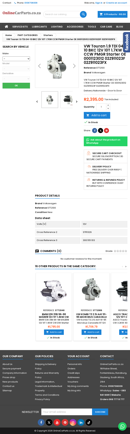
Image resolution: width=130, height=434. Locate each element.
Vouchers (73, 381)
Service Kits (20, 26)
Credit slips (74, 373)
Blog (119, 26)
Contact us (8, 386)
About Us (7, 364)
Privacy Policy (42, 399)
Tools (92, 26)
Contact (7, 2)
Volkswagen (50, 203)
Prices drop (9, 377)
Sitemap (7, 390)
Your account (79, 356)
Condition (41, 212)
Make (6, 53)
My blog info (74, 390)
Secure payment (12, 368)
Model (6, 63)
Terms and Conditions (47, 395)
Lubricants (39, 26)
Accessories (75, 26)
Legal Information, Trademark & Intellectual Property (48, 386)
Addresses (74, 377)
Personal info (75, 364)
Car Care (106, 26)
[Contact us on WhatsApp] (122, 426)
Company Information (15, 373)
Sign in (98, 2)
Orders (71, 368)
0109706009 (30, 2)
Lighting (57, 26)
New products (10, 381)
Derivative (8, 73)
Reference (90, 67)
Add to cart (96, 115)
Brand (87, 72)
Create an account (116, 2)
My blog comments (78, 386)
